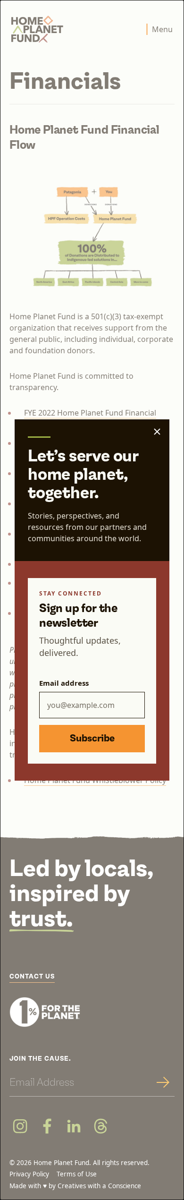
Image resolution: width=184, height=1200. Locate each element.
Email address (64, 683)
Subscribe (92, 738)
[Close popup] (157, 431)
